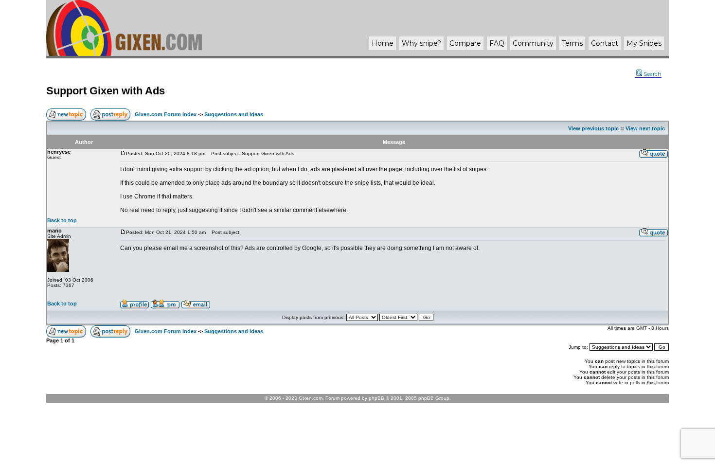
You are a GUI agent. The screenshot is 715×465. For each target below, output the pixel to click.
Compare (465, 43)
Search (652, 74)
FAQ (496, 43)
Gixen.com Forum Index (166, 114)
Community (533, 43)
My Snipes (643, 43)
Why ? (421, 43)
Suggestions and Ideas (233, 114)
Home (382, 43)
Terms (572, 43)
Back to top (62, 220)
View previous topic (593, 128)
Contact (604, 43)
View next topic (645, 128)
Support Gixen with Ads (105, 91)
